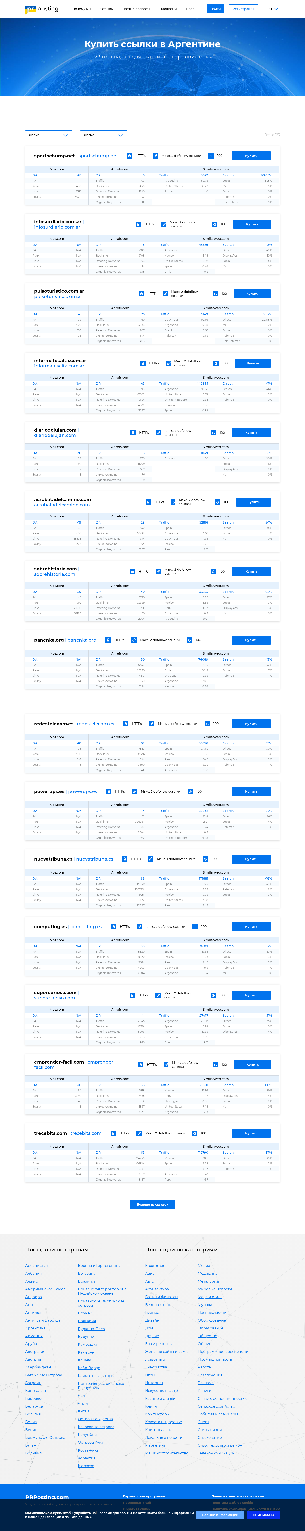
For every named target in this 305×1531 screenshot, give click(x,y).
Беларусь (34, 1406)
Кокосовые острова (96, 1427)
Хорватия (87, 1458)
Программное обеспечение (224, 1352)
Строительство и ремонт (221, 1445)
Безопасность (158, 1305)
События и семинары (218, 1414)
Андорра (33, 1297)
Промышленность (215, 1359)
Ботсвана (86, 1273)
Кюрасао (86, 1466)
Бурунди (86, 1337)
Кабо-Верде (89, 1368)
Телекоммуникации (216, 1453)
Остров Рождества (95, 1419)
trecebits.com (86, 1133)
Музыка (205, 1305)
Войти (216, 9)
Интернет (154, 1383)
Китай (83, 1411)
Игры (150, 1375)
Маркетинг (155, 1445)
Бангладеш (35, 1391)
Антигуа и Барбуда (43, 1320)
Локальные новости (163, 1437)
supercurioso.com (54, 998)
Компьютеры (157, 1414)
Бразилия (87, 1281)
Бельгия (33, 1414)
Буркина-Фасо (91, 1329)
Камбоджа (87, 1344)
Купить (251, 156)
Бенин (31, 1430)
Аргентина (35, 1328)
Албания (33, 1273)
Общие (204, 1344)
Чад (81, 1395)
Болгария (87, 1321)
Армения (34, 1336)
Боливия (33, 1453)
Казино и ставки (160, 1398)
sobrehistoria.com (54, 574)
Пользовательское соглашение (237, 1496)
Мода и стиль (210, 1297)
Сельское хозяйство (216, 1406)
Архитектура (157, 1289)
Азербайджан (38, 1367)
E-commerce (157, 1266)
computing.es (86, 926)
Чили (83, 1403)
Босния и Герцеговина (99, 1266)
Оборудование (212, 1320)
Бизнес (152, 1312)
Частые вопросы (136, 9)
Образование (211, 1328)
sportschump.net (98, 156)
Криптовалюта (158, 1430)
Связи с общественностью (223, 1398)
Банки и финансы (161, 1297)
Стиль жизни (210, 1430)
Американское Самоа (45, 1289)
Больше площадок (152, 1204)
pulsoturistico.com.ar (58, 296)
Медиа (204, 1266)
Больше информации (220, 1515)
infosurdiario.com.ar (57, 227)
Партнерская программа (144, 1496)
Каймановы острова (96, 1376)
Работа (204, 1367)
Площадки (168, 9)
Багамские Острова (43, 1375)
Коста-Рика (88, 1450)
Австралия (35, 1352)
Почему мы (81, 9)
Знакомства (156, 1367)
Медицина (207, 1273)
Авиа (150, 1273)
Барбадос (34, 1398)
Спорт (203, 1422)
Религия (206, 1391)
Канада (84, 1360)
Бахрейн (33, 1383)
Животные (155, 1359)
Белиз (31, 1422)
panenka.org (81, 640)
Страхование (210, 1437)
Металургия (209, 1281)
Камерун (86, 1352)
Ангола (32, 1305)
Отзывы (106, 9)
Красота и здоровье (163, 1422)
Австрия (33, 1359)
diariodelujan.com (55, 435)
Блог (190, 9)
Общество (207, 1336)
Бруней (85, 1313)
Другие (152, 1336)
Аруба (31, 1344)
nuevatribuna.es (94, 859)
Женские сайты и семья (167, 1352)
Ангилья (33, 1312)
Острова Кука (90, 1442)
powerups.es (82, 791)
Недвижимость (212, 1312)
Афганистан (36, 1266)
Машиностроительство (166, 1453)
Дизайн (152, 1320)
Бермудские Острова (45, 1437)
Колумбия (87, 1435)
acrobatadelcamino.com (62, 504)
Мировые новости (215, 1289)
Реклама (206, 1383)
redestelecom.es (95, 723)
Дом (149, 1328)
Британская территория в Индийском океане (102, 1291)
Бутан (30, 1445)
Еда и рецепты (159, 1344)
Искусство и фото (161, 1391)
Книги (151, 1406)
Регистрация (244, 9)
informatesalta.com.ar (59, 366)
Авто (149, 1281)
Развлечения (210, 1375)
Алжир (31, 1281)
